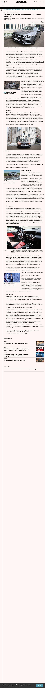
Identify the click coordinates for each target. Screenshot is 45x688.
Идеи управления (15, 5)
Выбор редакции (28, 9)
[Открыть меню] (43, 2)
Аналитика (29, 5)
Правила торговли (8, 5)
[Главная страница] (21, 2)
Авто (8, 12)
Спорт (40, 5)
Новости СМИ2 (6, 366)
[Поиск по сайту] (36, 1)
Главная (5, 12)
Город (20, 5)
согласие (28, 685)
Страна (37, 5)
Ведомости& (24, 5)
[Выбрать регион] (34, 1)
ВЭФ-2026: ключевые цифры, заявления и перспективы (14, 9)
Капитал (33, 5)
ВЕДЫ (3, 5)
